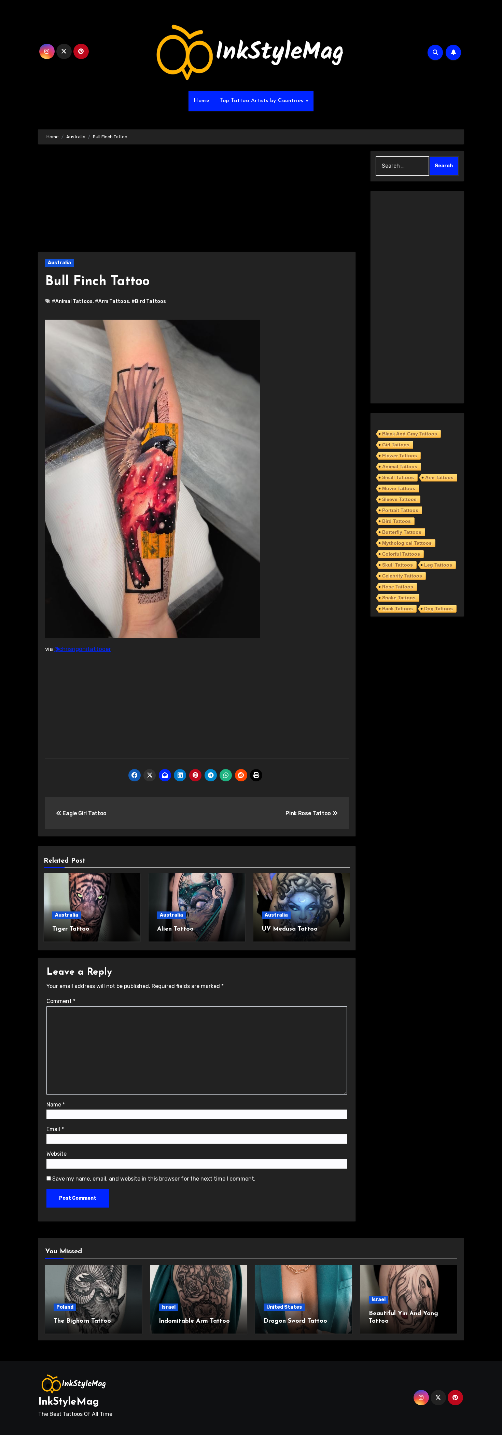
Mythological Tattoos (407, 543)
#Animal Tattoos (72, 301)
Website (56, 1154)
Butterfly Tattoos (401, 532)
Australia (59, 263)
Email (55, 1129)
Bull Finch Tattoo (97, 282)
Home (201, 100)
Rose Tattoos (397, 586)
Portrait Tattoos (400, 510)
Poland (64, 1307)
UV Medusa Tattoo (290, 929)
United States (284, 1307)
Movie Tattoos (398, 488)
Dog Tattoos (438, 608)
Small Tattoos (398, 477)
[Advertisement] (198, 201)
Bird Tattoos (396, 521)
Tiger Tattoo (70, 929)
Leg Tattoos (438, 565)
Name (55, 1104)
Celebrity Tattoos (402, 576)
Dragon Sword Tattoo (295, 1321)
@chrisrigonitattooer (82, 648)
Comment (60, 1001)
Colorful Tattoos (401, 554)
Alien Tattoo (175, 929)
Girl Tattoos (395, 444)
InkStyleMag (68, 1402)
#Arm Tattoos (112, 301)
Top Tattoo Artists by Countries (262, 100)
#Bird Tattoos (148, 301)
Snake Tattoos (399, 597)
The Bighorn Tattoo (82, 1321)
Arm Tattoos (439, 477)
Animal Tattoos (399, 466)
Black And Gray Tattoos (409, 433)
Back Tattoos (397, 608)
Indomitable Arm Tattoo (194, 1321)
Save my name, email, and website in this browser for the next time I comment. (153, 1178)
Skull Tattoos (397, 565)
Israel (169, 1307)
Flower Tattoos (399, 455)
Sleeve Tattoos (399, 499)
